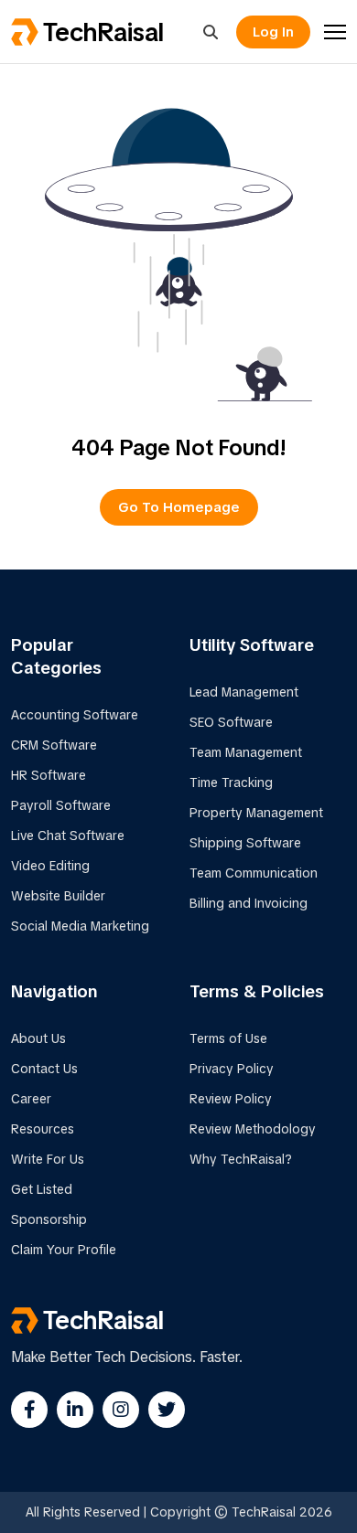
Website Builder (58, 896)
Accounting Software (74, 715)
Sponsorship (49, 1219)
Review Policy (230, 1099)
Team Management (245, 752)
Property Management (256, 812)
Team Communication (253, 873)
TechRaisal (103, 32)
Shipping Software (245, 843)
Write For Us (47, 1159)
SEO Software (231, 722)
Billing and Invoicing (248, 903)
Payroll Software (61, 805)
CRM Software (54, 745)
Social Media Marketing (80, 926)
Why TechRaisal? (240, 1159)
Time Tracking (231, 782)
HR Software (48, 775)
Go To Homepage (179, 507)
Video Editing (50, 865)
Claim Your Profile (63, 1249)
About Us (38, 1038)
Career (31, 1099)
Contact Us (44, 1068)
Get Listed (41, 1189)
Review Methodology (252, 1129)
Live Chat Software (67, 835)
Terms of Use (228, 1038)
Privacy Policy (231, 1068)
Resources (42, 1129)
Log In (273, 32)
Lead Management (243, 692)
